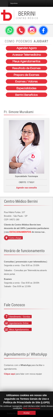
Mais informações (31, 408)
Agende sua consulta (26, 187)
